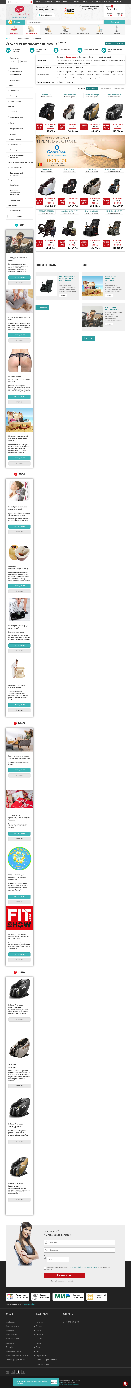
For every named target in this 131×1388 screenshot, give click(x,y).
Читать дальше (19, 277)
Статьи (84, 2)
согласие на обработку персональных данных (83, 1267)
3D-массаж (13, 111)
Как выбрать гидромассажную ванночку (18, 567)
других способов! (28, 1304)
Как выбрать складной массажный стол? (16, 686)
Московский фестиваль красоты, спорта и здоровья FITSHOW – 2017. (18, 936)
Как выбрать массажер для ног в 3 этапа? (18, 627)
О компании (117, 2)
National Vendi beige (15, 1183)
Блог (91, 2)
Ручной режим (14, 185)
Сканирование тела (16, 117)
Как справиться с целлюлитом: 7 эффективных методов (19, 379)
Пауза (12, 123)
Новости (76, 2)
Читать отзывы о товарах (115, 43)
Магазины (38, 2)
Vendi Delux (12, 1064)
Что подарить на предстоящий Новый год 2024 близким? (19, 817)
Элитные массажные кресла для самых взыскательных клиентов (67, 279)
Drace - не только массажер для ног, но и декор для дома (19, 757)
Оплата (57, 2)
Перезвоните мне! (64, 1275)
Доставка (48, 2)
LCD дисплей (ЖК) (16, 210)
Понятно (53, 1382)
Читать (63, 295)
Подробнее (19, 1383)
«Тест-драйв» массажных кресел (112, 308)
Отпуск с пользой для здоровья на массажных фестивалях (17, 877)
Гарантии (66, 2)
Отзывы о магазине (103, 2)
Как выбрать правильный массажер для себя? (17, 508)
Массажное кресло (15, 74)
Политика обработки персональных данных (65, 1384)
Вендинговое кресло (16, 71)
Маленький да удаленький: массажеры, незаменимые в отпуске (18, 438)
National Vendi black (15, 1005)
